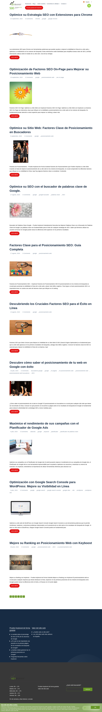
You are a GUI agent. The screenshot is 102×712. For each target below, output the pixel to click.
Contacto (63, 3)
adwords (32, 431)
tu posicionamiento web (65, 547)
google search (41, 490)
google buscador (44, 194)
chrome (37, 18)
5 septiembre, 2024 (16, 136)
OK (95, 707)
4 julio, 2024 (14, 431)
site (73, 490)
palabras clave (55, 194)
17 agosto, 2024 (15, 253)
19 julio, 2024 (14, 370)
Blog (34, 3)
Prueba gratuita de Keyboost (34, 7)
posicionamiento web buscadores (19, 373)
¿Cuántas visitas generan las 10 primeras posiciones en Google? (20, 652)
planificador (54, 431)
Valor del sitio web (39, 628)
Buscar (88, 689)
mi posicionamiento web (66, 370)
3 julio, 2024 (14, 490)
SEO (63, 194)
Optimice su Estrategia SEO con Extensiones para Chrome (51, 14)
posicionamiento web (48, 77)
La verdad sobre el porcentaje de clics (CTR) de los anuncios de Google (20, 637)
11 (21, 596)
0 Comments (29, 18)
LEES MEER (14, 57)
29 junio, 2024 (14, 547)
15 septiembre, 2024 (16, 77)
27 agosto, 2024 (15, 194)
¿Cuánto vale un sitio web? (41, 632)
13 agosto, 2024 (15, 312)
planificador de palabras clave (69, 431)
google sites (66, 490)
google (44, 18)
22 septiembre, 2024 (16, 18)
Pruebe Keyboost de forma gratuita (48, 686)
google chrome (52, 18)
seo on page (60, 77)
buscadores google (36, 370)
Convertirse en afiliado (53, 3)
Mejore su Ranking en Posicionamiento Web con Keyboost (51, 543)
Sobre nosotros (41, 3)
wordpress (80, 490)
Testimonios (28, 3)
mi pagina (54, 370)
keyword (46, 431)
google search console (54, 490)
